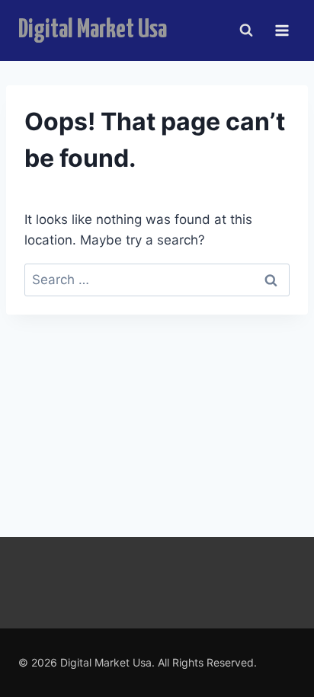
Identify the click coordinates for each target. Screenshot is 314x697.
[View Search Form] (246, 30)
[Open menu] (282, 30)
